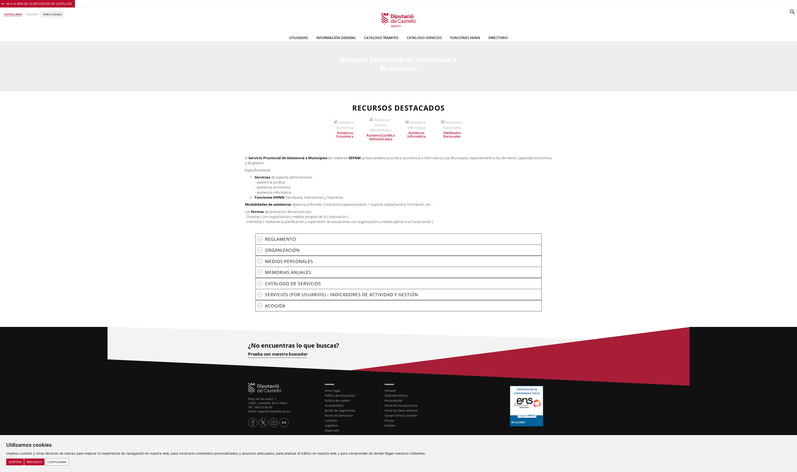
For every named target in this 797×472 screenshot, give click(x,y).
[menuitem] (351, 390)
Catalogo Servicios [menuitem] (424, 37)
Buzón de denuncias (339, 415)
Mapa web (332, 430)
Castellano (13, 14)
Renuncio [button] (34, 462)
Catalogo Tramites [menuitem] (381, 37)
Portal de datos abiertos (401, 410)
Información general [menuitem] (336, 37)
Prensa (389, 420)
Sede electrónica (396, 395)
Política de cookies (337, 400)
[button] (792, 11)
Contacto (331, 420)
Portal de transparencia (401, 405)
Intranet (390, 391)
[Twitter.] (263, 422)
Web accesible (52, 14)
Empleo (390, 425)
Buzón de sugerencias (340, 410)
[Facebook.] (252, 422)
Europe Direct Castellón (401, 415)
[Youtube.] (273, 422)
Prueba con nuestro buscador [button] (278, 354)
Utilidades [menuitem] (298, 37)
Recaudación (393, 400)
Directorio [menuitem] (498, 37)
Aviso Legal (332, 391)
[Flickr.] (283, 422)
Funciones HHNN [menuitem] (465, 37)
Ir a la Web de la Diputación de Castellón (39, 4)
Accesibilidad (334, 405)
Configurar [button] (56, 462)
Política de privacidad (340, 395)
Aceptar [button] (15, 462)
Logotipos (331, 425)
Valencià (32, 14)
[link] (398, 20)
